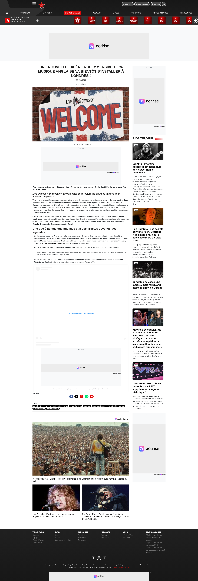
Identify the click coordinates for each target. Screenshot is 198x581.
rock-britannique (39, 408)
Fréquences (186, 13)
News (57, 538)
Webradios (105, 538)
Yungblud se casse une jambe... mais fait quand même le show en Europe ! (147, 286)
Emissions (47, 13)
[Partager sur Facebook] (70, 398)
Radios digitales (72, 13)
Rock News (25, 13)
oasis (35, 406)
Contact (35, 535)
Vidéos (116, 13)
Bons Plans (82, 535)
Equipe (35, 538)
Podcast (97, 13)
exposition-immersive (100, 406)
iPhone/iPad (128, 535)
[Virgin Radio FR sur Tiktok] (105, 558)
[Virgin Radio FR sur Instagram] (99, 558)
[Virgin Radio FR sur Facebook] (93, 558)
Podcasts (104, 535)
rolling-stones (63, 406)
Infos (57, 535)
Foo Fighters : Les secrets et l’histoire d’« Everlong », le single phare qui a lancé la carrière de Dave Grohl (148, 235)
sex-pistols (52, 406)
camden (112, 406)
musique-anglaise (53, 408)
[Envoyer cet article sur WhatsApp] (86, 398)
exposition (87, 406)
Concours (136, 13)
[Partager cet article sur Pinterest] (81, 398)
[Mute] (37, 20)
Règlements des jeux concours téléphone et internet (155, 550)
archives (79, 406)
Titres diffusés (160, 13)
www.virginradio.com (121, 567)
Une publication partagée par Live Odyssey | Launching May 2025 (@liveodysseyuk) (80, 389)
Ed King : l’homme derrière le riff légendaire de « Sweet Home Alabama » (147, 168)
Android (126, 538)
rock (39, 406)
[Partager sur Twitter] (75, 398)
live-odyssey (120, 406)
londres (72, 406)
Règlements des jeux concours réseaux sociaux (154, 537)
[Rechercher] (164, 4)
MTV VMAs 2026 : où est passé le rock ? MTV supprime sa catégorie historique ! (147, 388)
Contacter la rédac (63, 540)
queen (45, 406)
